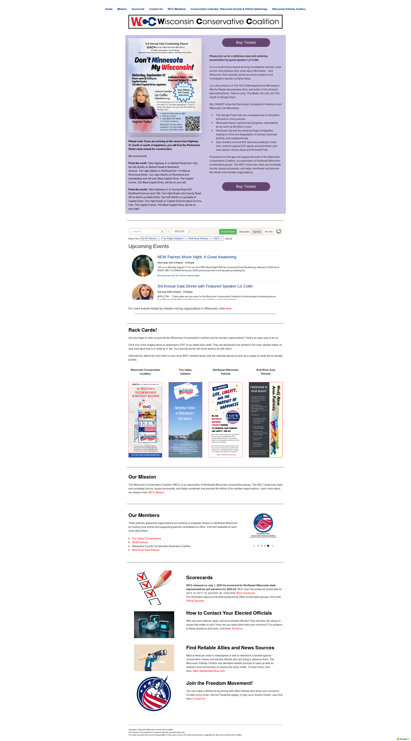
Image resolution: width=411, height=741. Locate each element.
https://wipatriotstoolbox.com (209, 671)
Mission (122, 9)
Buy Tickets (246, 42)
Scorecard (138, 9)
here (229, 308)
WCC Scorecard (245, 593)
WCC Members (177, 9)
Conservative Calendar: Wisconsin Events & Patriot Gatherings (229, 9)
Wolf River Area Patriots (145, 550)
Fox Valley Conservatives (146, 538)
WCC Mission (156, 492)
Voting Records (195, 600)
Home (109, 9)
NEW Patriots (140, 542)
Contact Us (156, 9)
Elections (237, 628)
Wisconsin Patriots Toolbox (289, 9)
